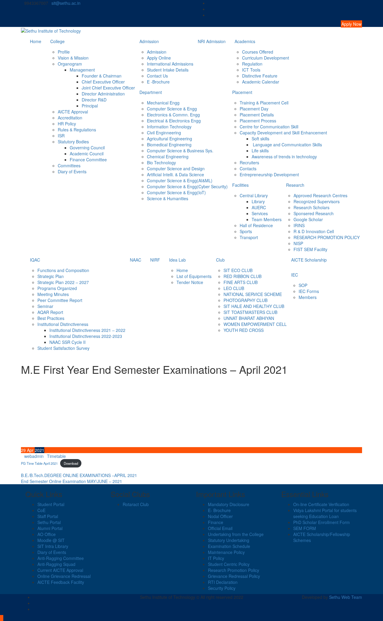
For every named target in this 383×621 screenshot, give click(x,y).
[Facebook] (360, 3)
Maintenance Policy (226, 552)
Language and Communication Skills (287, 145)
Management (82, 70)
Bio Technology (161, 163)
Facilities (240, 185)
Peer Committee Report (59, 300)
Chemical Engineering (168, 157)
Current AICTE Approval (60, 570)
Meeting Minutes (53, 294)
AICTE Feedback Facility (60, 582)
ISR (61, 136)
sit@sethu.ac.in (65, 3)
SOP (303, 285)
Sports (246, 231)
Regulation (252, 64)
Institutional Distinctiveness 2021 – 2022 (87, 330)
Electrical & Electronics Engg (174, 121)
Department (150, 92)
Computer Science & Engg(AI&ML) (179, 180)
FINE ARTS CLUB (241, 282)
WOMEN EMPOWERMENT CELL (255, 324)
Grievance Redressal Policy (234, 576)
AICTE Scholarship (309, 260)
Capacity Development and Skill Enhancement (283, 133)
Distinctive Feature (259, 76)
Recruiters (249, 163)
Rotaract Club (136, 504)
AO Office (46, 534)
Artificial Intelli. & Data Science (175, 174)
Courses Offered (257, 52)
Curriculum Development (265, 58)
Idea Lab (177, 260)
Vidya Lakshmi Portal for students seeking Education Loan (325, 513)
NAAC (135, 260)
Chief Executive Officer (103, 82)
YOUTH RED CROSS (244, 330)
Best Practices (50, 318)
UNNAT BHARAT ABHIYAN (249, 318)
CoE (41, 510)
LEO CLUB (234, 288)
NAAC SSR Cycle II (67, 342)
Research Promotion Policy (233, 570)
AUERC (259, 207)
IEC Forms (309, 291)
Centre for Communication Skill (269, 127)
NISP (298, 243)
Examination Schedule (229, 546)
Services (260, 213)
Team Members (267, 219)
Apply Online (159, 58)
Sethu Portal (49, 522)
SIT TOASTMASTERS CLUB (250, 312)
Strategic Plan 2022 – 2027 (63, 282)
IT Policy (216, 558)
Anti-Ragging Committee (60, 558)
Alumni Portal (50, 528)
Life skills (260, 151)
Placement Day (254, 109)
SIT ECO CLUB (238, 270)
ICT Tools (251, 70)
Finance (215, 522)
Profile (64, 52)
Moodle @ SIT (51, 540)
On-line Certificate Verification (321, 504)
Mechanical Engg (163, 103)
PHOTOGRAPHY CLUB (246, 300)
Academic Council (87, 154)
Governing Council (87, 148)
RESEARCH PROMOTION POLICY (327, 237)
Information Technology (169, 127)
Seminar (45, 306)
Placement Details (257, 115)
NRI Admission (212, 41)
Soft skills (260, 139)
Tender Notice (190, 282)
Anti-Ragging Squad (56, 564)
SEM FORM (304, 528)
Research (295, 185)
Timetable (56, 456)
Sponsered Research (314, 213)
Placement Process (258, 121)
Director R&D (94, 100)
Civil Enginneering (164, 133)
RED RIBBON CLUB (243, 276)
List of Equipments (194, 276)
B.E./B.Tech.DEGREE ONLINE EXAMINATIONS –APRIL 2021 (79, 475)
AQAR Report (50, 312)
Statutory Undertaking (228, 540)
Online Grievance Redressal (64, 576)
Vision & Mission (73, 58)
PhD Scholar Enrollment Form (321, 522)
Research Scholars (311, 207)
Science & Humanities (167, 198)
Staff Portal (47, 516)
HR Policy (67, 124)
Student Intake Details (168, 70)
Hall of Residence (256, 225)
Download (71, 463)
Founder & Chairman (101, 76)
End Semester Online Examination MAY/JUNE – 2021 (71, 481)
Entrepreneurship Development (269, 174)
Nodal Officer (220, 516)
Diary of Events (72, 171)
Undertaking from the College (236, 534)
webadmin (34, 456)
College (57, 41)
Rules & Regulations (77, 130)
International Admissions (170, 64)
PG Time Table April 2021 (39, 463)
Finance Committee (88, 160)
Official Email (220, 528)
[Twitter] (360, 9)
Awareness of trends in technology (284, 157)
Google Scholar (308, 219)
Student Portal (50, 504)
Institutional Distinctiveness (62, 324)
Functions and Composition (63, 270)
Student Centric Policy (229, 564)
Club (220, 260)
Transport (249, 237)
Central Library (254, 195)
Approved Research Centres (320, 195)
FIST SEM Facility (310, 249)
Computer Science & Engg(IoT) (176, 192)
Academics (245, 41)
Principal (90, 106)
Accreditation (70, 118)
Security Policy (221, 588)
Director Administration (103, 94)
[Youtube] (360, 15)
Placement (242, 92)
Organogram (70, 64)
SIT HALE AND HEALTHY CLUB (254, 306)
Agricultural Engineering (169, 139)
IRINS (299, 225)
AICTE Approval (73, 112)
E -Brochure (158, 82)
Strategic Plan (50, 276)
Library (258, 201)
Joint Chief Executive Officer (108, 88)
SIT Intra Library (52, 546)
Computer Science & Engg (172, 109)
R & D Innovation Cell (314, 231)
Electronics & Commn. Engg (173, 115)
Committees (69, 165)
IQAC (35, 260)
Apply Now (351, 24)
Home (35, 41)
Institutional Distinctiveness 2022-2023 (85, 336)
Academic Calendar (260, 82)
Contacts (248, 168)
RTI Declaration (223, 582)
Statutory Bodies (73, 142)
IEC (294, 275)
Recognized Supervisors (317, 201)
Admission (149, 41)
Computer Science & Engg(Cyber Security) (187, 186)
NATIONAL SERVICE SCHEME (253, 294)
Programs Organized (57, 288)
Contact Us (157, 76)
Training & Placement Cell (264, 103)
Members (308, 297)
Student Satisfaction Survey (63, 348)
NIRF (155, 260)
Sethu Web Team (345, 597)
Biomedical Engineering (169, 145)
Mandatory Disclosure (228, 504)
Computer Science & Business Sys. (180, 151)
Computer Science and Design (176, 168)
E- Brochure (219, 510)
